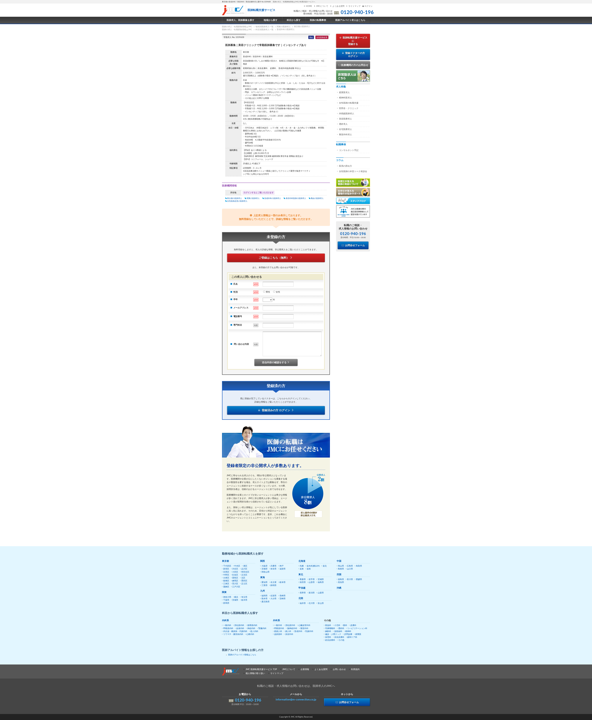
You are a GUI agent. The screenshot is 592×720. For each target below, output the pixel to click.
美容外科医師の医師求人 (296, 198)
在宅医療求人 (345, 129)
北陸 (300, 598)
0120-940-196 (357, 12)
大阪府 (264, 566)
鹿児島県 (265, 602)
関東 (224, 592)
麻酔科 (328, 631)
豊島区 (235, 578)
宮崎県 (283, 599)
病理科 (328, 637)
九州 (262, 591)
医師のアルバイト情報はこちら (242, 655)
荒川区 (235, 584)
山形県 (312, 582)
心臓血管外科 (304, 625)
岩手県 (312, 579)
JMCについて (322, 6)
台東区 (226, 578)
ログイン (368, 6)
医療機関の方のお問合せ (354, 65)
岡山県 (341, 566)
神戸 (282, 566)
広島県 (350, 566)
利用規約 (355, 669)
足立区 (244, 584)
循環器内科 (252, 625)
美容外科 (289, 634)
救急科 (328, 625)
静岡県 (273, 585)
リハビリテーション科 (357, 628)
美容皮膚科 (339, 637)
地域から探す (271, 20)
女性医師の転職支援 (348, 103)
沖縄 (339, 588)
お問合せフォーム (355, 245)
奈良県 (273, 569)
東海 (262, 577)
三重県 (264, 585)
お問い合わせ (339, 669)
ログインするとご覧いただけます (259, 193)
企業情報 (304, 669)
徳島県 (341, 579)
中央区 (237, 566)
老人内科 (254, 631)
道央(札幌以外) (313, 566)
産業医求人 (344, 92)
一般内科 (227, 625)
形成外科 (298, 631)
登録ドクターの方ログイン (355, 55)
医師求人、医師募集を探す (240, 20)
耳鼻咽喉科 (330, 628)
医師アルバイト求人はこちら (350, 20)
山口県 (350, 569)
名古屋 (273, 582)
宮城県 (321, 579)
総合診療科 (330, 640)
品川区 (244, 569)
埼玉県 (244, 597)
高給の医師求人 (317, 198)
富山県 (321, 603)
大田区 (235, 572)
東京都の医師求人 (234, 198)
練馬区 (235, 581)
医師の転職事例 (318, 20)
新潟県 (312, 593)
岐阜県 (283, 582)
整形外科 (304, 628)
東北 (300, 574)
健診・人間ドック (333, 634)
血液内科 (240, 628)
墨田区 (244, 581)
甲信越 (301, 588)
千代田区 (227, 566)
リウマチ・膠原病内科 (233, 634)
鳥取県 (359, 566)
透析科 (341, 628)
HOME (309, 6)
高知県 (341, 582)
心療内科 (250, 634)
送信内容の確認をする (274, 362)
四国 (339, 574)
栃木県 (244, 600)
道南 (309, 569)
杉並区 (235, 575)
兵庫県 (273, 566)
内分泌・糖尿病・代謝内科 (235, 631)
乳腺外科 (309, 631)
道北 (325, 566)
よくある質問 (338, 6)
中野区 (226, 575)
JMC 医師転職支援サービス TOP (261, 669)
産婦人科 (278, 631)
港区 (245, 566)
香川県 (350, 579)
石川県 (312, 603)
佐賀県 (273, 596)
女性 (278, 292)
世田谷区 (245, 572)
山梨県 (321, 593)
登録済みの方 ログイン (276, 410)
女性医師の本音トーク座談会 (353, 171)
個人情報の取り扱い (255, 673)
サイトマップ (354, 6)
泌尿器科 (278, 634)
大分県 (273, 599)
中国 (339, 561)
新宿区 (226, 569)
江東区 (226, 584)
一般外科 (278, 625)
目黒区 (226, 572)
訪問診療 (348, 634)
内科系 (225, 620)
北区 (243, 578)
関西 (262, 561)
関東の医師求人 (253, 198)
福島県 (321, 582)
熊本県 (264, 599)
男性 (268, 292)
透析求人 (343, 124)
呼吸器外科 (279, 628)
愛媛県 (359, 579)
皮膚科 (353, 625)
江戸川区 (236, 587)
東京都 (225, 561)
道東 (302, 569)
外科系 (276, 620)
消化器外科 (290, 625)
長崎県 (283, 596)
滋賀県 (283, 569)
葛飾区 (226, 587)
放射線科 (338, 631)
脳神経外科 (292, 628)
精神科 (348, 631)
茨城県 (235, 600)
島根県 (341, 569)
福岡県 (264, 596)
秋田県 (303, 582)
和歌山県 (265, 572)
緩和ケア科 (352, 637)
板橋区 (226, 581)
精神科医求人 (345, 98)
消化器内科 (239, 625)
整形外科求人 (345, 135)
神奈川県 (227, 597)
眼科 (345, 625)
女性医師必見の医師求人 (237, 201)
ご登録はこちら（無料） (274, 257)
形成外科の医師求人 (272, 198)
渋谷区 (235, 569)
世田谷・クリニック (348, 108)
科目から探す (294, 20)
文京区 (244, 575)
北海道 (301, 561)
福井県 (303, 603)
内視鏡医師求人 (346, 114)
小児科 (337, 625)
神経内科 (251, 628)
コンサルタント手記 (348, 150)
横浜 (236, 597)
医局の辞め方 (345, 166)
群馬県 (226, 603)
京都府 (264, 569)
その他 (341, 640)
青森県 (303, 579)
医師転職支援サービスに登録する (354, 40)
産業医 (358, 634)
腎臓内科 (262, 628)
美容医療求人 (345, 119)
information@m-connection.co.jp (296, 699)
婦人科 (288, 631)
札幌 (302, 566)
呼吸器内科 (228, 628)
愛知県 (264, 582)
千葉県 (226, 600)
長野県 (303, 593)
